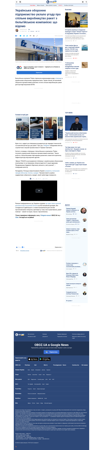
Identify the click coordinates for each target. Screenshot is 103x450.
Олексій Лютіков (23, 29)
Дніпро (43, 369)
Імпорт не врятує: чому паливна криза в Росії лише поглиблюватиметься (72, 230)
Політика (27, 365)
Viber (16, 217)
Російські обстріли (68, 5)
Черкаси (48, 369)
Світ (35, 365)
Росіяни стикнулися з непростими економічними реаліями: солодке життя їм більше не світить (73, 265)
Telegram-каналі (46, 215)
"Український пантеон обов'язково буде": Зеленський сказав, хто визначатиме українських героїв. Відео (76, 135)
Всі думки (69, 300)
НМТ (53, 379)
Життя (46, 365)
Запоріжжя (37, 369)
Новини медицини (32, 398)
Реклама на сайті (32, 336)
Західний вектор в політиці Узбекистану (72, 293)
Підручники (33, 379)
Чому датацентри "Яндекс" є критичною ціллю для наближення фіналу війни (72, 220)
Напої (34, 388)
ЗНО (50, 379)
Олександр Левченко (70, 296)
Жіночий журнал (48, 403)
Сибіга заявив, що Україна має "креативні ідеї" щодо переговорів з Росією (76, 164)
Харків (32, 369)
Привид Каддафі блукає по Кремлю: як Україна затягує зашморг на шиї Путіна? (72, 210)
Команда (45, 334)
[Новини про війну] (42, 251)
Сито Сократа (69, 269)
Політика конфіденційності (78, 334)
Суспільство (75, 365)
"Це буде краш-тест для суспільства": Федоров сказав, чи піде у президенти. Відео (75, 149)
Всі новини (85, 365)
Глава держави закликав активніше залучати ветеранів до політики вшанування (76, 139)
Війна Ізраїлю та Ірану (51, 5)
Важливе (68, 9)
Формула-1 (48, 374)
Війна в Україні (40, 5)
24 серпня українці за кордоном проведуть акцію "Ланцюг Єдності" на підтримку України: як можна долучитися (76, 31)
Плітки (33, 403)
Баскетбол (34, 374)
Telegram (46, 145)
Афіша (29, 403)
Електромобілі (37, 384)
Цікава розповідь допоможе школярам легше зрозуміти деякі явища (72, 55)
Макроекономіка (41, 393)
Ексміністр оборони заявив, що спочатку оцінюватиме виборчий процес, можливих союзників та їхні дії (75, 155)
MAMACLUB (40, 398)
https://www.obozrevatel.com (65, 409)
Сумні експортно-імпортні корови (73, 284)
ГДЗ (29, 379)
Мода (41, 403)
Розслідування (57, 365)
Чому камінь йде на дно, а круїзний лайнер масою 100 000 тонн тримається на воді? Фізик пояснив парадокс (72, 48)
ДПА (46, 379)
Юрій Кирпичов (69, 287)
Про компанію (31, 334)
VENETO (60, 5)
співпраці (58, 78)
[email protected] (32, 438)
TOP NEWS (68, 113)
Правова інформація (62, 334)
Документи (45, 336)
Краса (37, 403)
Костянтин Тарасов (70, 224)
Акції (43, 384)
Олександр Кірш (69, 279)
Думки (67, 205)
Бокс (44, 374)
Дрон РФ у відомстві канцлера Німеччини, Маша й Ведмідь (72, 275)
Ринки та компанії (32, 393)
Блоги (64, 365)
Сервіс (47, 384)
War (29, 29)
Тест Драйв (30, 384)
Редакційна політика (24, 250)
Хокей (40, 374)
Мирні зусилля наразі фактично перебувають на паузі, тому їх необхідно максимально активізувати (76, 170)
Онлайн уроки (41, 379)
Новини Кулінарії (41, 388)
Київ (29, 369)
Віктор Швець (69, 214)
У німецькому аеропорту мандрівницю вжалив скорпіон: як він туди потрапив (72, 65)
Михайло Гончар (69, 234)
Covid (45, 398)
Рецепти (30, 388)
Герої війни (32, 5)
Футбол (29, 374)
